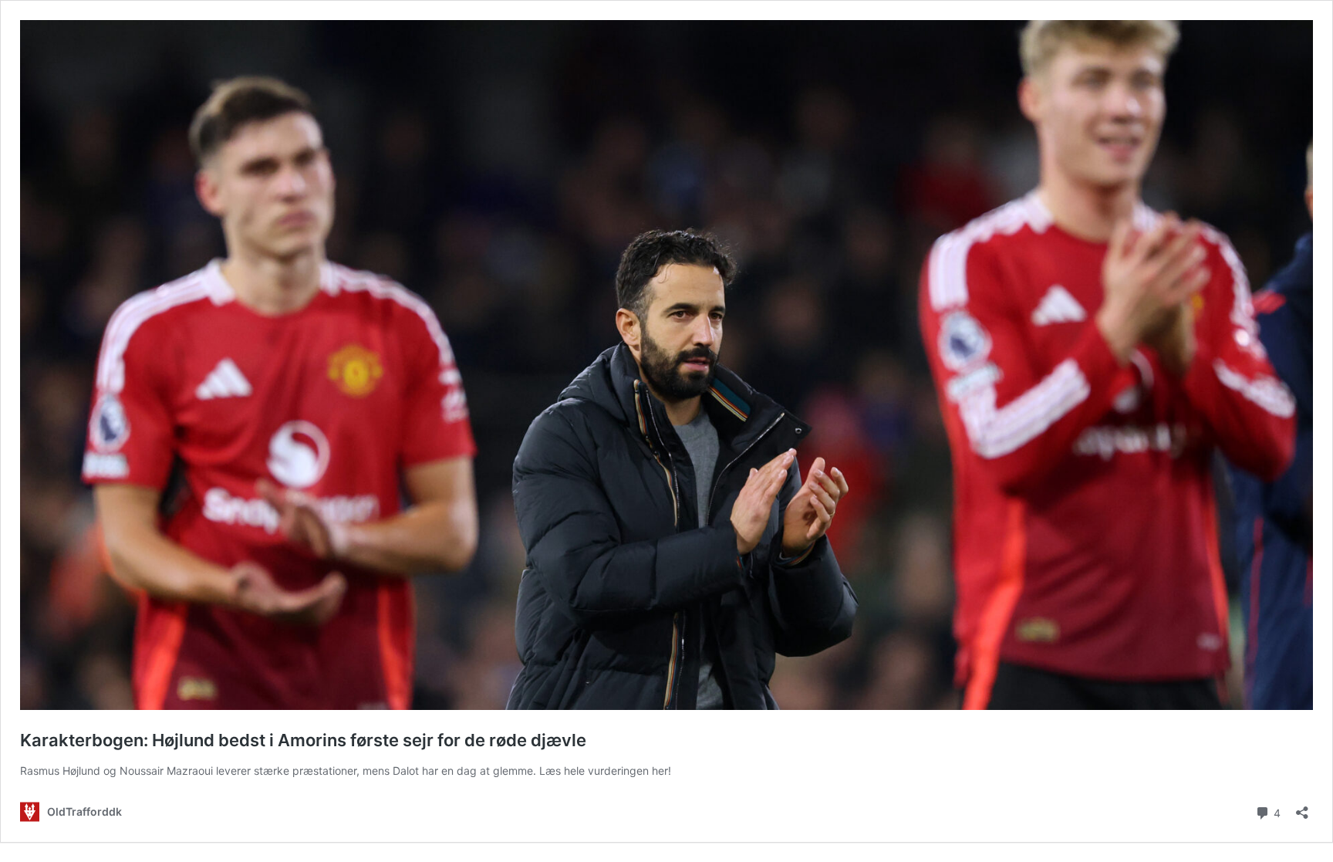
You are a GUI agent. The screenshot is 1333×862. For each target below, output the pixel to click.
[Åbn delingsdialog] (1302, 808)
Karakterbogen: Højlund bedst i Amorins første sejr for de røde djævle (303, 740)
